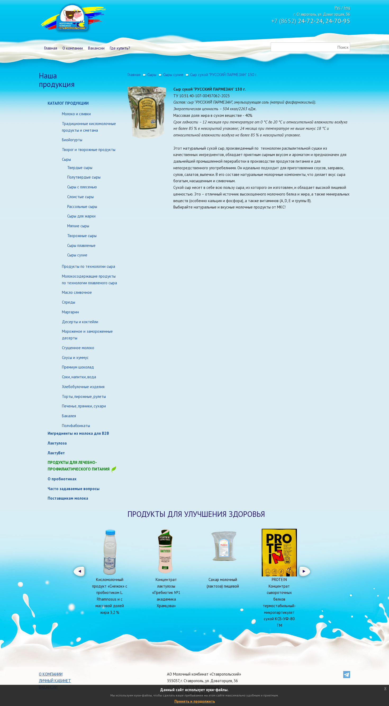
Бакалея (69, 415)
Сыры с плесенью (82, 186)
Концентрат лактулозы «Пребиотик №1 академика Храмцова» (166, 592)
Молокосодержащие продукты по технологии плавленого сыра (89, 279)
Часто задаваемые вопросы (73, 488)
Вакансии (96, 48)
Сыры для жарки (81, 216)
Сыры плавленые (81, 245)
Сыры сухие (77, 254)
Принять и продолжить (194, 701)
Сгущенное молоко (78, 347)
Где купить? (120, 48)
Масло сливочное (77, 292)
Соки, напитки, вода (79, 376)
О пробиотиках (62, 478)
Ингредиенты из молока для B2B (78, 433)
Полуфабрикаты (76, 425)
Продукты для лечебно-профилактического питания (79, 466)
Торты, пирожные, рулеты (84, 396)
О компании (72, 48)
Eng (347, 7)
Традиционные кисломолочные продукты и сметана (89, 127)
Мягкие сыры (78, 225)
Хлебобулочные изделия (83, 386)
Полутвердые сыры (84, 177)
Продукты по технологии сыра (88, 266)
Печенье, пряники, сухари (84, 405)
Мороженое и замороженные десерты (87, 334)
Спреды (68, 302)
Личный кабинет (55, 680)
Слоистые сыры (80, 196)
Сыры (66, 159)
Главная (50, 48)
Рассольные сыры (82, 206)
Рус (338, 7)
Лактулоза (57, 443)
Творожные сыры (82, 235)
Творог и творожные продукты (88, 149)
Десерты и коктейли (80, 321)
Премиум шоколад (78, 367)
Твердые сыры (79, 167)
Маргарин (70, 311)
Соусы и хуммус (75, 357)
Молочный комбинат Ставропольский (73, 18)
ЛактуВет (56, 452)
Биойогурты (72, 139)
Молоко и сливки (76, 113)
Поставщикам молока (68, 498)
